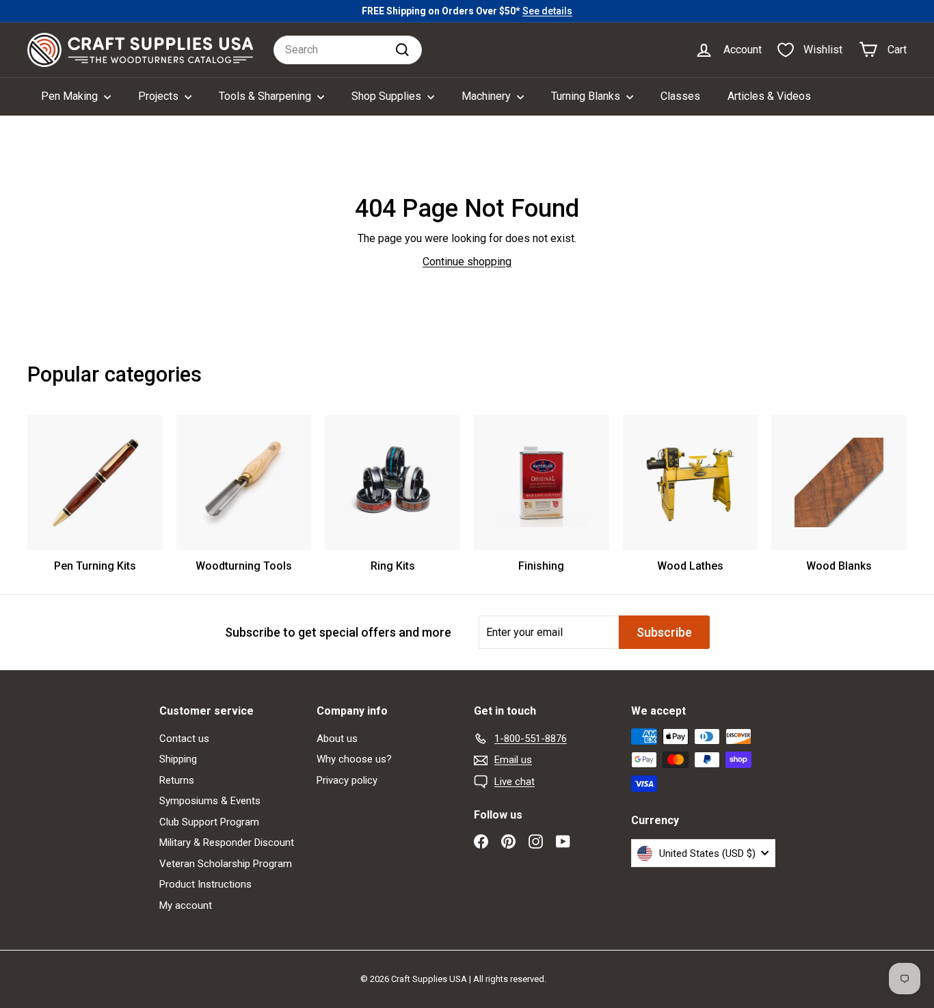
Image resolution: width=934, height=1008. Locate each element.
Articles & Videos (769, 96)
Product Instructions (205, 884)
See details (547, 10)
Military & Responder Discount (226, 842)
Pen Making (71, 96)
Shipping (178, 759)
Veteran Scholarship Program (225, 864)
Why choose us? (354, 759)
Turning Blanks (587, 96)
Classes (680, 96)
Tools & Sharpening (266, 96)
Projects (159, 96)
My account (185, 905)
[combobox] (347, 50)
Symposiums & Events (210, 801)
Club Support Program (209, 822)
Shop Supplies (387, 96)
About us (337, 738)
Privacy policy (347, 780)
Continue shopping (467, 261)
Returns (176, 780)
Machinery (487, 96)
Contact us (184, 738)
